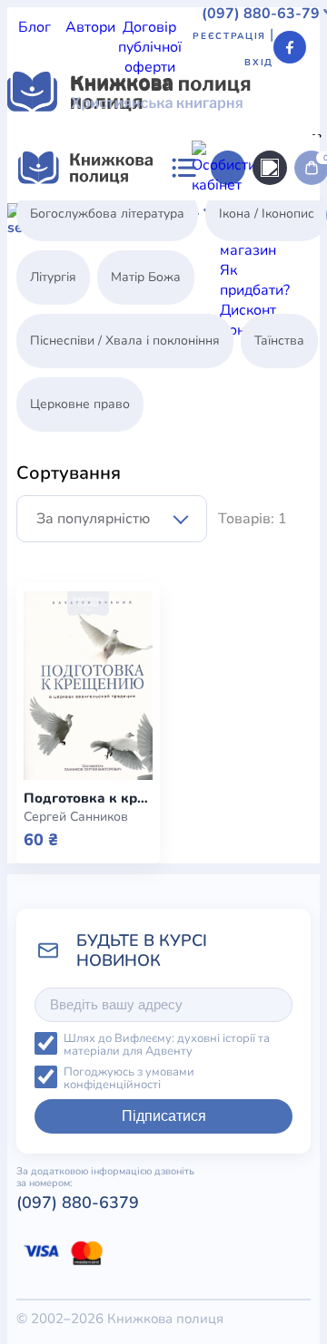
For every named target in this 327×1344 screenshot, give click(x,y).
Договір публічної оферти (150, 47)
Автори (90, 27)
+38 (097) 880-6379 (145, 907)
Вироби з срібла (241, 615)
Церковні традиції (129, 296)
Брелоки (36, 575)
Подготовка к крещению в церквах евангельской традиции (88, 798)
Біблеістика (242, 216)
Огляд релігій (269, 336)
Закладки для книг (152, 555)
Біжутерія (149, 575)
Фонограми (107, 435)
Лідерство (181, 276)
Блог (34, 27)
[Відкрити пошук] (270, 168)
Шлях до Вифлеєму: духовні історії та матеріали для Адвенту (167, 1045)
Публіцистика (53, 316)
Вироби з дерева (254, 595)
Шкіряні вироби (234, 635)
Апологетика (51, 216)
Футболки (252, 555)
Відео (248, 535)
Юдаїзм (194, 336)
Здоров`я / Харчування (85, 336)
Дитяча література (127, 256)
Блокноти (218, 575)
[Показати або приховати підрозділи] (142, 200)
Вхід (258, 62)
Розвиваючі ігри (201, 715)
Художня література (75, 355)
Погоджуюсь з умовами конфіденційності (129, 1079)
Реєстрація (229, 36)
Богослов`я (267, 475)
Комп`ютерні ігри (205, 774)
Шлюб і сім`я (225, 316)
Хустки (233, 695)
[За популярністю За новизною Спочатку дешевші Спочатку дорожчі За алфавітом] (111, 518)
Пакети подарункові (243, 675)
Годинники (256, 794)
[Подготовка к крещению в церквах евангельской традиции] (88, 686)
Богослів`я (140, 316)
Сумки (90, 575)
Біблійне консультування (92, 236)
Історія (216, 256)
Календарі (206, 755)
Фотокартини (225, 735)
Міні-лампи (222, 655)
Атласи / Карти (149, 216)
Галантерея (46, 555)
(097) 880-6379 (77, 1202)
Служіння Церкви (254, 296)
